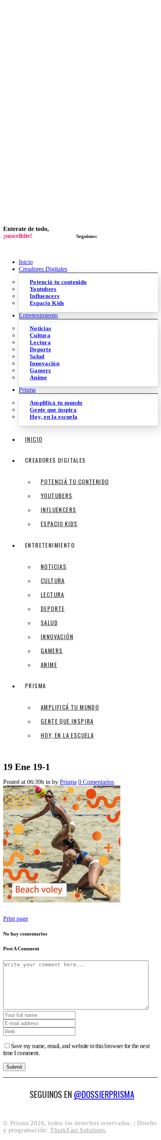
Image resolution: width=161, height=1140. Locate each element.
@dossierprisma (104, 1094)
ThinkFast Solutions (78, 1130)
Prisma (68, 782)
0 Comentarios (96, 782)
